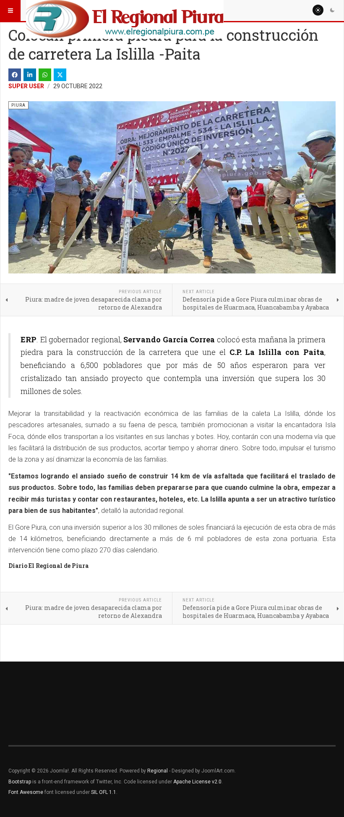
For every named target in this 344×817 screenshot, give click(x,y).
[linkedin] (29, 74)
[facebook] (14, 74)
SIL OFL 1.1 (103, 792)
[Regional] (125, 10)
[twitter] (60, 74)
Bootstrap (19, 782)
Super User (26, 86)
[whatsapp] (45, 74)
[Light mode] (318, 10)
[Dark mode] (332, 10)
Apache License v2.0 (197, 782)
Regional (157, 771)
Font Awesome (25, 792)
